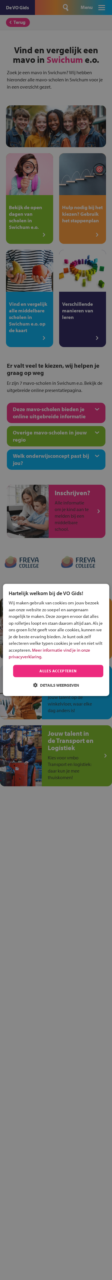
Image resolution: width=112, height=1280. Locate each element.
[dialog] (56, 640)
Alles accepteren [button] (57, 670)
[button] (56, 685)
